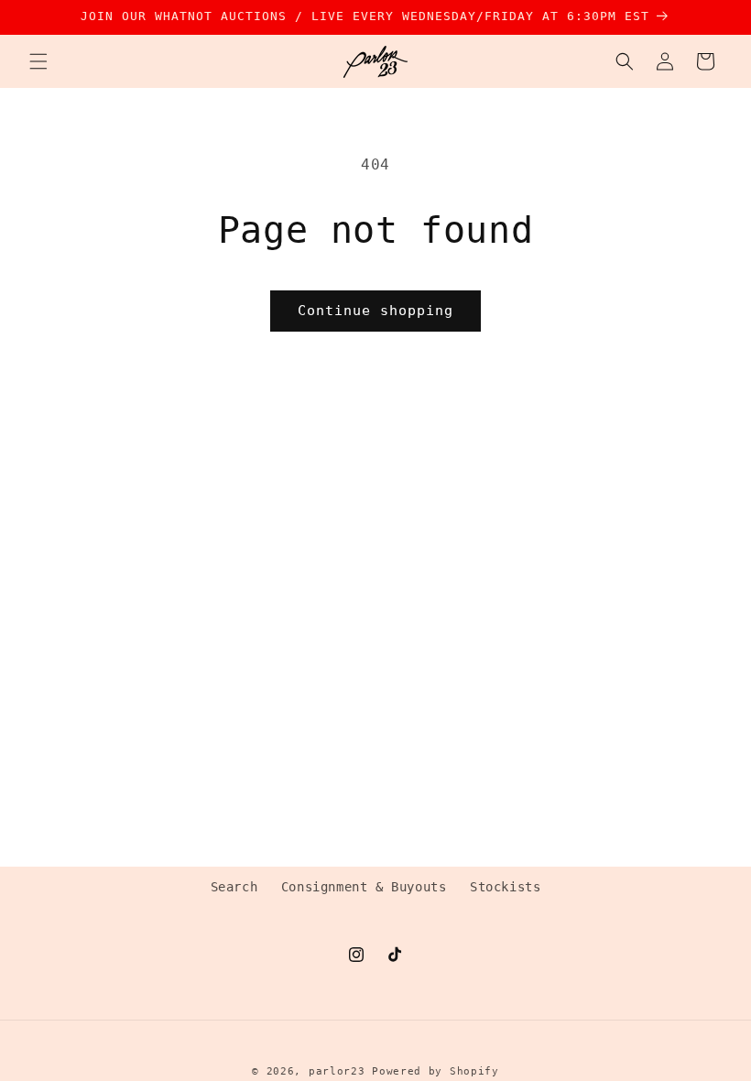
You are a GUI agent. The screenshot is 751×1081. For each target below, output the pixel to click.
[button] (38, 61)
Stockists (505, 886)
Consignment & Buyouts (364, 886)
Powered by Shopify (435, 1071)
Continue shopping (375, 310)
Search (234, 886)
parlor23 (337, 1071)
